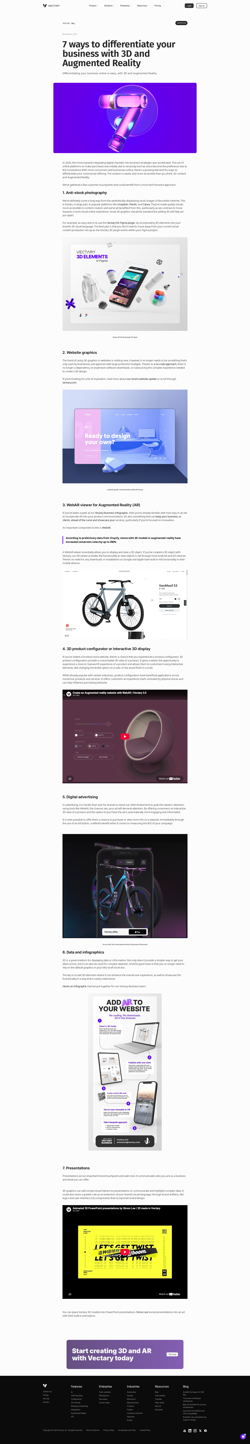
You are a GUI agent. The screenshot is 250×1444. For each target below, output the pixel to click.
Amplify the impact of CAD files (193, 1393)
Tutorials (158, 1399)
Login (189, 6)
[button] (94, 5)
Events (129, 1420)
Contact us (47, 1391)
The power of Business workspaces (192, 1399)
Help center (159, 1402)
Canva (146, 204)
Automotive (131, 1392)
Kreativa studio (130, 490)
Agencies (130, 1416)
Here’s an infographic (75, 986)
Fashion (130, 1409)
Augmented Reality (78, 1413)
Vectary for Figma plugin (121, 223)
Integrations (75, 1409)
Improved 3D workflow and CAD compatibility (193, 1412)
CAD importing (77, 1395)
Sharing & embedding (79, 1406)
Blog (73, 23)
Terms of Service (92, 1430)
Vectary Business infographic (111, 513)
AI (72, 1392)
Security (46, 1398)
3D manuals (75, 1402)
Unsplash (122, 204)
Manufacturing (133, 1402)
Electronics (131, 1399)
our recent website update (142, 379)
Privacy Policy (108, 1430)
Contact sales (104, 1402)
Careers (46, 1402)
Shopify (114, 538)
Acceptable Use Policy (127, 1430)
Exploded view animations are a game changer (194, 1418)
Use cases (103, 1399)
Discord (158, 1406)
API (72, 1416)
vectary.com (69, 382)
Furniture (130, 1406)
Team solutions (105, 1392)
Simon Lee (142, 1312)
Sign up (202, 6)
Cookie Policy (145, 1430)
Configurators (76, 1399)
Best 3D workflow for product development (194, 1405)
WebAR (106, 527)
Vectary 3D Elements (119, 337)
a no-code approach (165, 364)
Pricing (158, 5)
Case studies (160, 1395)
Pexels (133, 204)
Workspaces (104, 1395)
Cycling (130, 1395)
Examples (159, 1409)
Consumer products (135, 1413)
